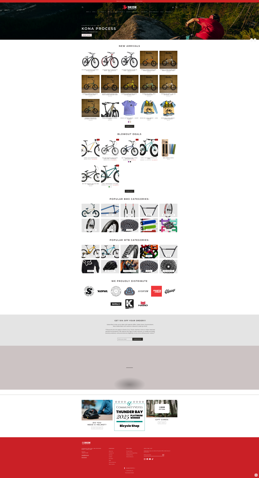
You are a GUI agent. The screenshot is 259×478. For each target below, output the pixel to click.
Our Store (111, 458)
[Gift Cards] (161, 408)
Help (110, 460)
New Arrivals (153, 11)
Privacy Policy (129, 451)
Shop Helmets (97, 427)
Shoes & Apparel (132, 11)
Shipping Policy (129, 454)
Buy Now (162, 422)
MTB (93, 11)
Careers (110, 456)
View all (129, 126)
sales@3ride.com (85, 455)
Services (168, 11)
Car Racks (144, 11)
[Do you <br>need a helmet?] (97, 410)
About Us (111, 451)
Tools (110, 11)
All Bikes (101, 11)
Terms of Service (112, 462)
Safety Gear (119, 11)
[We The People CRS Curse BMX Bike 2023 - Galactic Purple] (128, 161)
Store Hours (84, 457)
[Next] (255, 39)
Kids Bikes (129, 386)
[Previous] (251, 39)
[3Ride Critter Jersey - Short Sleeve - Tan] (130, 122)
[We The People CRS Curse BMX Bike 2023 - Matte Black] (130, 161)
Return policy (112, 464)
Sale (161, 11)
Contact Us (111, 452)
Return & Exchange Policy (131, 452)
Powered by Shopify (129, 472)
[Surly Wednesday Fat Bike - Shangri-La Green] (109, 186)
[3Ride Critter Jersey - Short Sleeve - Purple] (128, 122)
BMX (87, 11)
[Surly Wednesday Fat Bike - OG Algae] (111, 186)
